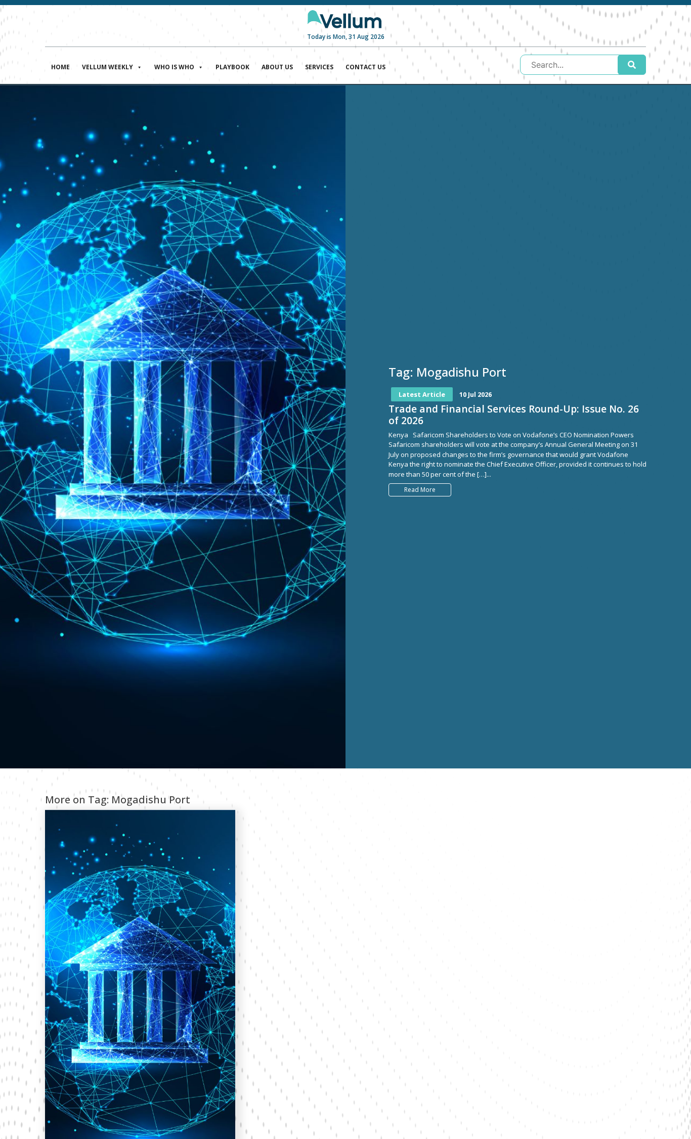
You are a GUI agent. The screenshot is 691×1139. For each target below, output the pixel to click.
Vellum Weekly (107, 67)
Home (60, 67)
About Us (277, 67)
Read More (420, 489)
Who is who (174, 67)
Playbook (232, 67)
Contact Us (365, 67)
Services (319, 67)
